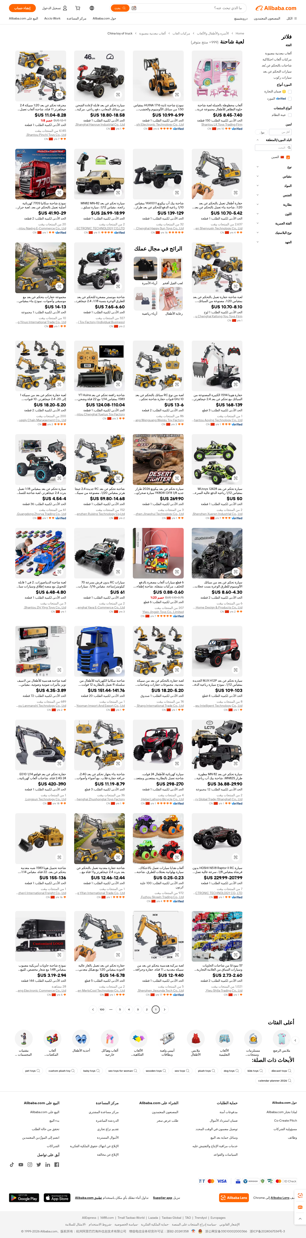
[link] (300, 1195)
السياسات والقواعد (225, 1154)
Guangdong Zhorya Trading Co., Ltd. (41, 514)
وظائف (292, 1137)
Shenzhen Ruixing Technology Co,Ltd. (99, 514)
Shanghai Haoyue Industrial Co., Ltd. (100, 124)
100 (102, 1009)
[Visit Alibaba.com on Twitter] (38, 1164)
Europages (218, 1217)
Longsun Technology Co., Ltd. (45, 799)
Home (240, 33)
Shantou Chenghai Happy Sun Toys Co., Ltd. (158, 228)
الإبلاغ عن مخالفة (108, 1154)
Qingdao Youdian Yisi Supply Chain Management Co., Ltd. (40, 420)
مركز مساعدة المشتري (104, 1112)
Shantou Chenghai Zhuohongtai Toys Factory (99, 799)
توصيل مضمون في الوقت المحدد (217, 1129)
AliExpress (89, 1217)
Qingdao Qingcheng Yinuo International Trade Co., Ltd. (40, 322)
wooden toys (154, 1070)
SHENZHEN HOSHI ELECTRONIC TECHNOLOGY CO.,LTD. (99, 228)
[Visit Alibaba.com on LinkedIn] (47, 1164)
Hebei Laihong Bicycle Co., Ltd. (162, 799)
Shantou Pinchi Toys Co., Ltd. (46, 135)
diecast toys (279, 1070)
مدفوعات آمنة (229, 1112)
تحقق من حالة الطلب (45, 1129)
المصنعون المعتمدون (165, 1112)
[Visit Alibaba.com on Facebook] (56, 1164)
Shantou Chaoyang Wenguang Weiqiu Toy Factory (158, 420)
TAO (188, 1217)
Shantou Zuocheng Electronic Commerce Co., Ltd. (40, 990)
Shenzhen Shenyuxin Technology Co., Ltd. (217, 228)
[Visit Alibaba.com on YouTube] (21, 1164)
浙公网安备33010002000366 (226, 1231)
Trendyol (201, 1217)
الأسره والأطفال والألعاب (213, 33)
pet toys (30, 1070)
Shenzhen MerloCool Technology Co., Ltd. (99, 990)
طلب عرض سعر (167, 1120)
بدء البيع (54, 1120)
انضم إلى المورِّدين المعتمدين (40, 1137)
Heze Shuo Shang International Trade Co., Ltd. (158, 705)
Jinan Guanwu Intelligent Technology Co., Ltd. (217, 705)
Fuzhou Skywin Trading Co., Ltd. (162, 897)
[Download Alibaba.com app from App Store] (57, 1197)
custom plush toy (59, 1070)
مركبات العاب (181, 33)
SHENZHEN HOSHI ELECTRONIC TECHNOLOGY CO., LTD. (217, 893)
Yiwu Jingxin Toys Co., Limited (163, 612)
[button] (134, 8)
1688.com (107, 1217)
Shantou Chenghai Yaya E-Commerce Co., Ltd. (99, 607)
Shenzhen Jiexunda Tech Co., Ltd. (160, 990)
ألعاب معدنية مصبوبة (152, 33)
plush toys (204, 1070)
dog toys (229, 1070)
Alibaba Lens (280, 1198)
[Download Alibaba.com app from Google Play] (24, 1197)
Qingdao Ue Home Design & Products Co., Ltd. (217, 607)
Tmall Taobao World (131, 1217)
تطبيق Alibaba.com (88, 1198)
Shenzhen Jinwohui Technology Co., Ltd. (158, 514)
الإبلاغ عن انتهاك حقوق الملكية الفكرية (94, 1146)
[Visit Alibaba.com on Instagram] (29, 1164)
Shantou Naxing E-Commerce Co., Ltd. (40, 228)
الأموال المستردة (108, 1137)
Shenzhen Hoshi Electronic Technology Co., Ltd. (158, 124)
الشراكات (53, 1146)
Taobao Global (171, 1217)
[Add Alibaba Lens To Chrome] (234, 1197)
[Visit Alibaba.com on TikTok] (12, 1164)
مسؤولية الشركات (285, 1129)
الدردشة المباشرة (107, 1120)
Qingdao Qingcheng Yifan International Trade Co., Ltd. (99, 893)
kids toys (253, 1070)
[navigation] (272, 522)
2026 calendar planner (272, 1080)
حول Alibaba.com (284, 1102)
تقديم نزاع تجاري (108, 1129)
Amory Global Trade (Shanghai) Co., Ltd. (217, 799)
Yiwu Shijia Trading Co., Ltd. (223, 990)
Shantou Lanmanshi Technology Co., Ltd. (40, 705)
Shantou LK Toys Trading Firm (221, 124)
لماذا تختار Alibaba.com (282, 1112)
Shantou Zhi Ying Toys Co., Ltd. (45, 607)
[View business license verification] (193, 1231)
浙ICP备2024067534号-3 (267, 1231)
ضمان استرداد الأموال (224, 1120)
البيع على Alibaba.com (44, 1112)
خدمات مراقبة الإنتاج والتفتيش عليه (215, 1146)
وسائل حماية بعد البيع (224, 1137)
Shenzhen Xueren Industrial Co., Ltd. (217, 514)
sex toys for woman (120, 1070)
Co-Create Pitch (285, 1120)
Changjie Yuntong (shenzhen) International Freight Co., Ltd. (40, 893)
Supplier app (162, 1198)
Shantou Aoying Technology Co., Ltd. (217, 420)
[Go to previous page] (165, 1009)
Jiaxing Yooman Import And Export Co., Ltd (99, 705)
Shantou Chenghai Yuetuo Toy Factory (99, 414)
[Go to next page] (93, 1009)
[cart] (77, 9)
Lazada (153, 1217)
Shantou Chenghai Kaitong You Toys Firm (217, 316)
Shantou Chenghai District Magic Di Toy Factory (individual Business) (99, 322)
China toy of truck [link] (120, 33)
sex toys (180, 1070)
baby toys (89, 1070)
